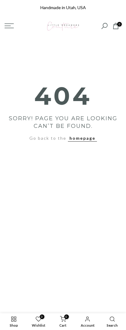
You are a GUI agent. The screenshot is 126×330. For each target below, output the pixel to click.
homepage (82, 138)
